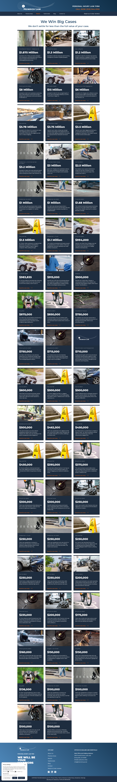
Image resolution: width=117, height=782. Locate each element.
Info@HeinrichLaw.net (80, 762)
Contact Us (62, 13)
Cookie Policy (70, 777)
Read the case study (24, 63)
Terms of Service (62, 777)
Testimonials (47, 13)
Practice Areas (29, 13)
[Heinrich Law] (36, 2)
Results (38, 13)
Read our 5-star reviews (92, 13)
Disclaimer (77, 777)
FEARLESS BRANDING (64, 779)
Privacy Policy (54, 777)
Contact (50, 766)
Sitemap (83, 777)
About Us (19, 13)
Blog (54, 13)
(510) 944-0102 (93, 9)
